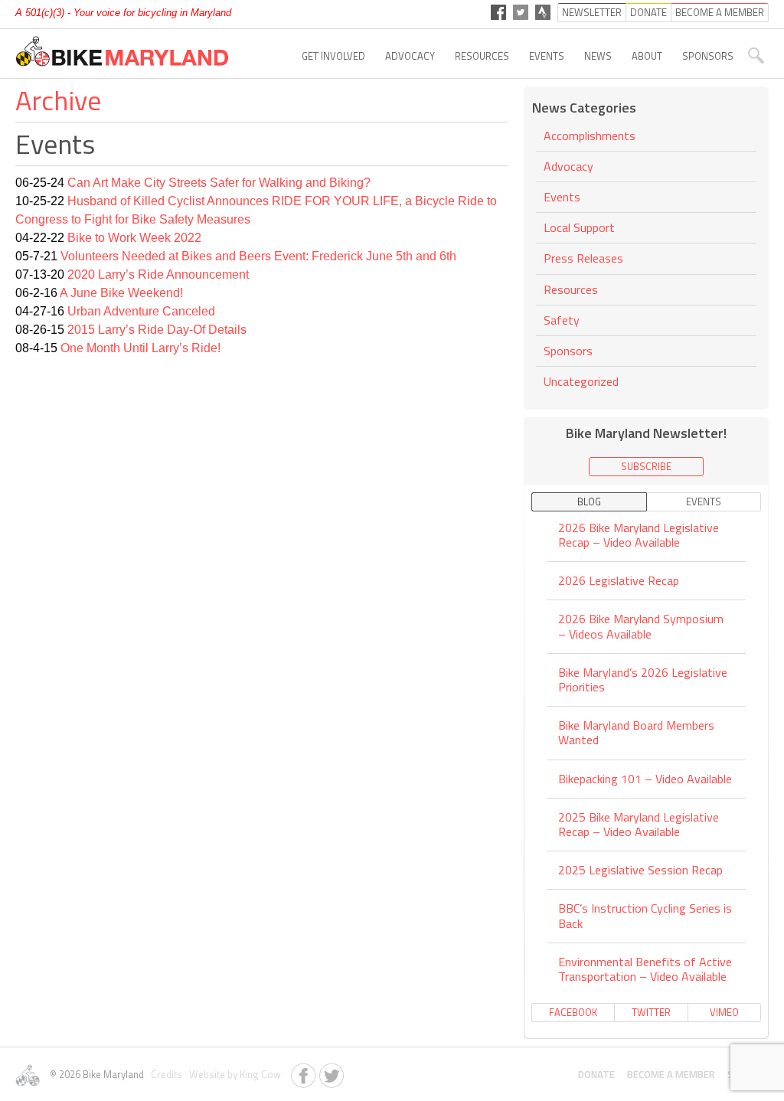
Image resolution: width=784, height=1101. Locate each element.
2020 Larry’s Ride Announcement (158, 274)
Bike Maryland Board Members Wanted (636, 732)
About (647, 56)
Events (546, 56)
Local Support (579, 227)
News (598, 56)
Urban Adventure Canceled (141, 311)
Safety (562, 320)
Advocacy (410, 56)
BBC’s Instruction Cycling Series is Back (645, 915)
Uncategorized (581, 381)
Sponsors (707, 56)
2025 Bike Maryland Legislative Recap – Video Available (638, 824)
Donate (596, 1074)
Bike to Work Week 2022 (134, 237)
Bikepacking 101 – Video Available (645, 778)
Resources (482, 56)
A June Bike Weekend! (121, 292)
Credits (165, 1074)
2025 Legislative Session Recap (640, 870)
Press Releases (583, 258)
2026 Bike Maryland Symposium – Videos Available (641, 625)
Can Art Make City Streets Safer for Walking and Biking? (219, 182)
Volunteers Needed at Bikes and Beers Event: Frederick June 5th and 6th (258, 256)
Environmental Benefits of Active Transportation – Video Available (645, 968)
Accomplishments (589, 137)
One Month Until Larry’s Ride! (140, 347)
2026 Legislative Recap (618, 580)
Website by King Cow (233, 1074)
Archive (58, 100)
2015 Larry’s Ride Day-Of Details (157, 329)
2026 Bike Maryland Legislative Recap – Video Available (638, 536)
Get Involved (333, 56)
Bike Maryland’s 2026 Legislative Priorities (642, 679)
